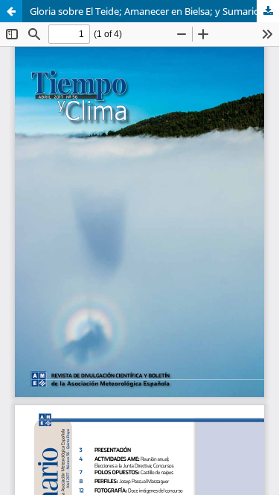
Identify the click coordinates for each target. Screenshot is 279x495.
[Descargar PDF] (268, 11)
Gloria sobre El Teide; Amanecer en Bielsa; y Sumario (145, 11)
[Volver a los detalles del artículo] (11, 11)
